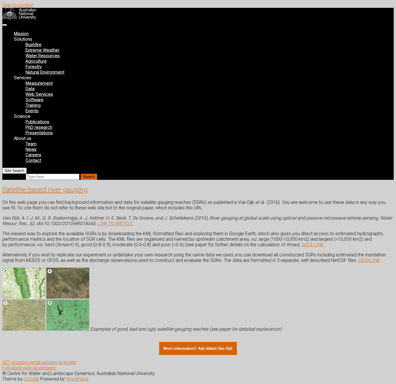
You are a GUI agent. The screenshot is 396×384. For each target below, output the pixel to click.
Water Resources (43, 55)
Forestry (34, 66)
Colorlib (31, 379)
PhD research (39, 127)
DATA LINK (313, 244)
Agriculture (36, 61)
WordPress (77, 379)
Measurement (39, 83)
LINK (103, 223)
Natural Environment (45, 72)
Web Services (39, 94)
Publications (37, 121)
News (31, 149)
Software (34, 99)
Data (30, 88)
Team (31, 143)
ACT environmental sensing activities (39, 362)
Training (33, 105)
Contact (33, 160)
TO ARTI (117, 223)
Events (32, 110)
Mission (21, 33)
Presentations (39, 132)
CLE (129, 223)
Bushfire (33, 44)
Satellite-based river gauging (45, 190)
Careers (33, 154)
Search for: (13, 176)
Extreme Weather (42, 50)
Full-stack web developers (29, 368)
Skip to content (17, 5)
